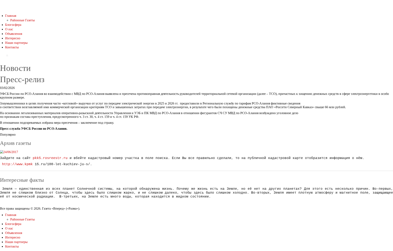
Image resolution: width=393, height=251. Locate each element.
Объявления (13, 33)
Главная (10, 15)
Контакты (12, 47)
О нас (9, 29)
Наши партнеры (16, 42)
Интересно (12, 38)
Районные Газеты (22, 20)
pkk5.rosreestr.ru (50, 158)
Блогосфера (13, 24)
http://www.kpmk (17, 164)
